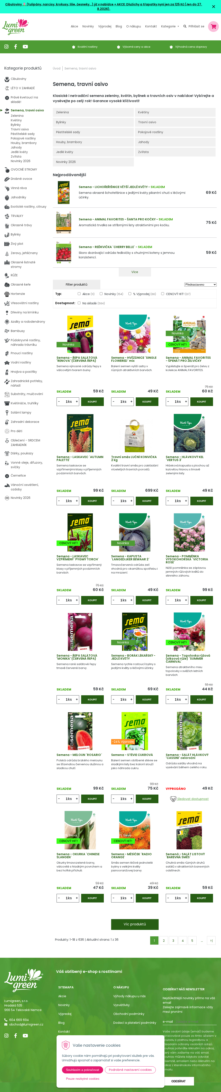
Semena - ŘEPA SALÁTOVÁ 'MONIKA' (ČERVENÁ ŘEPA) (77, 657)
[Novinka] (80, 339)
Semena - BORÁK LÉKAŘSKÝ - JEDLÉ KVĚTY (133, 657)
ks (70, 401)
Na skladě (93, 303)
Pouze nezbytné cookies (82, 1078)
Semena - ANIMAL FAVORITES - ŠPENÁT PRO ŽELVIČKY (188, 359)
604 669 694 (19, 1020)
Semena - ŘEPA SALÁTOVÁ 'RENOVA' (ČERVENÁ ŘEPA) (77, 359)
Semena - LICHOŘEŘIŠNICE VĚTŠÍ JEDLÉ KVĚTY (113, 187)
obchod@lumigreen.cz (26, 1024)
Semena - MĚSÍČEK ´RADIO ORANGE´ (131, 855)
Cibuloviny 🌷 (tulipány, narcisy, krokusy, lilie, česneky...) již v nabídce (59, 4)
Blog (61, 1023)
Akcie (62, 996)
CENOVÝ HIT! (178, 294)
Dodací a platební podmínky (134, 1023)
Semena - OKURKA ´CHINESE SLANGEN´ (78, 855)
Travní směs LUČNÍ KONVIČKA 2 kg (134, 458)
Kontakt (64, 1031)
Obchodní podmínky (128, 1014)
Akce (74, 26)
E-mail (168, 1021)
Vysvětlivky (121, 1005)
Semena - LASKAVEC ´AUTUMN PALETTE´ (80, 458)
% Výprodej (144, 294)
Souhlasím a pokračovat (82, 1069)
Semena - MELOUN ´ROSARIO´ (79, 755)
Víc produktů (135, 924)
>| (211, 941)
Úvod (56, 68)
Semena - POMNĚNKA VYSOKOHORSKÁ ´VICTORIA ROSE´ (187, 559)
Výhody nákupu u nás (129, 996)
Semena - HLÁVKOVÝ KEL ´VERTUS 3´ (185, 458)
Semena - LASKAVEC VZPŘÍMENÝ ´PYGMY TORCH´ (78, 557)
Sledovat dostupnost (193, 799)
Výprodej (104, 26)
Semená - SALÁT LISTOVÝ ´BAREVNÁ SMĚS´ (185, 855)
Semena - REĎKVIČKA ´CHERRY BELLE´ (107, 247)
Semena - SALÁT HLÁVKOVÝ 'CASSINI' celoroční (187, 756)
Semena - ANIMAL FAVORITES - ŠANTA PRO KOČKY (117, 219)
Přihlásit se (196, 26)
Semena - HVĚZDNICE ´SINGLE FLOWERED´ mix (133, 359)
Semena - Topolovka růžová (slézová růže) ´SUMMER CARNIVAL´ (188, 658)
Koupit (92, 401)
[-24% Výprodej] (134, 736)
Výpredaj (64, 1014)
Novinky (88, 26)
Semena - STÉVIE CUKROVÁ (132, 755)
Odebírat (178, 1081)
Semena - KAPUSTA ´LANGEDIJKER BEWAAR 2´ (130, 557)
